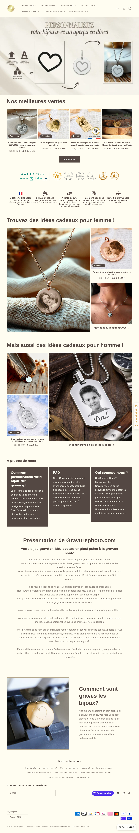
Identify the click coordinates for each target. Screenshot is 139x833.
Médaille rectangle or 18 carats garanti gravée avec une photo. (85, 144)
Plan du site (30, 768)
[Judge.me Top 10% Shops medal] (103, 176)
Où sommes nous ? (69, 768)
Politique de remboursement (37, 826)
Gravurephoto (18, 826)
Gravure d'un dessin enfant (38, 773)
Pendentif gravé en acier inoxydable (89, 445)
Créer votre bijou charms (65, 773)
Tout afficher (69, 159)
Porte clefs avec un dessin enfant (95, 773)
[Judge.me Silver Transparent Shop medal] (80, 176)
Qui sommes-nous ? (111, 472)
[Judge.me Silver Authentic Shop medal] (68, 176)
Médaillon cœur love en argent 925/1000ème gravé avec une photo (22, 145)
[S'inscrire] (53, 793)
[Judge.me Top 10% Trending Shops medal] (114, 176)
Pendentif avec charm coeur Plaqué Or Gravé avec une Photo (117, 144)
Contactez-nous (83, 777)
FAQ (56, 472)
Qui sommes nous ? (48, 768)
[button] (118, 8)
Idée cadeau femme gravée (110, 327)
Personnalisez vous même (61, 777)
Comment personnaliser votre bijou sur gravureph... (26, 479)
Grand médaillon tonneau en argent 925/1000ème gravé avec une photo (27, 440)
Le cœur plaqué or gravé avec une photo (53, 144)
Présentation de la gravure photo (96, 768)
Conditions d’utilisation (81, 826)
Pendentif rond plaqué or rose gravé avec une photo (112, 273)
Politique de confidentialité (60, 826)
